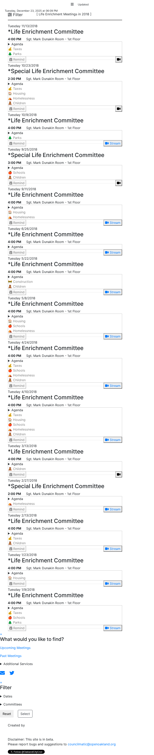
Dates (7, 696)
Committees (12, 704)
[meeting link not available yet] (118, 59)
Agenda (15, 49)
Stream (115, 143)
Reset (7, 714)
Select (25, 714)
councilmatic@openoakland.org (92, 744)
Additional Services (18, 664)
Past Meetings (10, 656)
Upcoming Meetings (15, 648)
